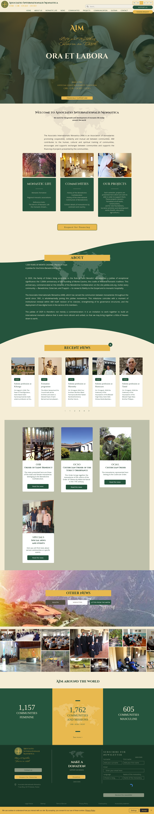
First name (127, 759)
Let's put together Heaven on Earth (77, 41)
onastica (52, 2)
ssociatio (17, 2)
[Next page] (89, 411)
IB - (19, 6)
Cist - (26, 6)
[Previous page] (65, 411)
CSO (34, 6)
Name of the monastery (132, 774)
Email (105, 767)
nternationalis (34, 2)
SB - (13, 6)
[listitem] (39, 185)
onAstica (29, 753)
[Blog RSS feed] (110, 345)
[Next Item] (150, 650)
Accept (144, 810)
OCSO (17, 379)
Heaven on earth (22, 761)
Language (107, 774)
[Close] (151, 810)
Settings (134, 810)
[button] (143, 7)
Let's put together (22, 758)
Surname (106, 759)
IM (79, 28)
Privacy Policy (90, 810)
